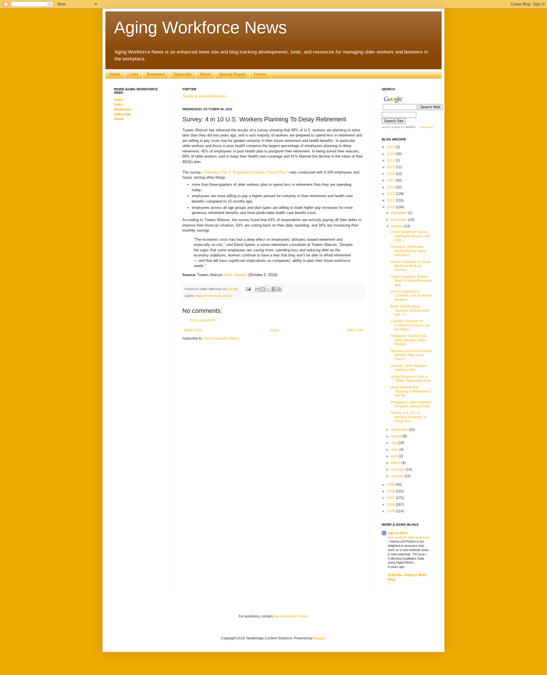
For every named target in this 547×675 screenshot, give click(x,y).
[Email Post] (248, 289)
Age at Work (398, 533)
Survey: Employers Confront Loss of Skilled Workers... (410, 295)
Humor (260, 74)
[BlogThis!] (263, 289)
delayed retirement (208, 295)
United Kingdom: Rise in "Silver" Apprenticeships (410, 379)
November (399, 220)
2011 (391, 200)
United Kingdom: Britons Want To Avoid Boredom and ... (411, 281)
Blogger (319, 638)
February (398, 470)
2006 (391, 505)
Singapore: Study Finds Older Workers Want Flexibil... (408, 340)
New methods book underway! (409, 537)
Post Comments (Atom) (221, 338)
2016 (391, 167)
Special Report (232, 74)
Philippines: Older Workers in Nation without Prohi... (411, 404)
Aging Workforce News (200, 27)
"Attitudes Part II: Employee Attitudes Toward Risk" (245, 172)
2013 (391, 187)
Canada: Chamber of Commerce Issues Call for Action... (410, 325)
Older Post (355, 330)
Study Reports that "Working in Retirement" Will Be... (410, 391)
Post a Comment (202, 320)
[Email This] (257, 289)
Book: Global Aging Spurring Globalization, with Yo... (410, 310)
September (400, 430)
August (397, 436)
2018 (391, 154)
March (396, 463)
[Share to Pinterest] (279, 289)
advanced (426, 127)
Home (114, 74)
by (408, 127)
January (397, 476)
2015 (391, 174)
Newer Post (193, 330)
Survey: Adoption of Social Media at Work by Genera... (410, 266)
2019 (391, 147)
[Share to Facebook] (274, 289)
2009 (391, 485)
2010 (391, 207)
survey (227, 295)
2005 (391, 511)
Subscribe (182, 74)
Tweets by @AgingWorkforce (204, 96)
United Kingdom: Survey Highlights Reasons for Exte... (410, 236)
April (395, 456)
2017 (391, 160)
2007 (391, 498)
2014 (391, 180)
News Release (235, 275)
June (395, 450)
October (397, 226)
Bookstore (156, 74)
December (399, 213)
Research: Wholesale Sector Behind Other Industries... (408, 251)
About (205, 74)
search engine (391, 127)
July (394, 443)
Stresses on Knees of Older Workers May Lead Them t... (411, 355)
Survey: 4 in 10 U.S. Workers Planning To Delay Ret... (408, 417)
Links (133, 74)
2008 (391, 491)
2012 (391, 194)
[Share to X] (268, 289)
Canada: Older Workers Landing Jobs (408, 368)
